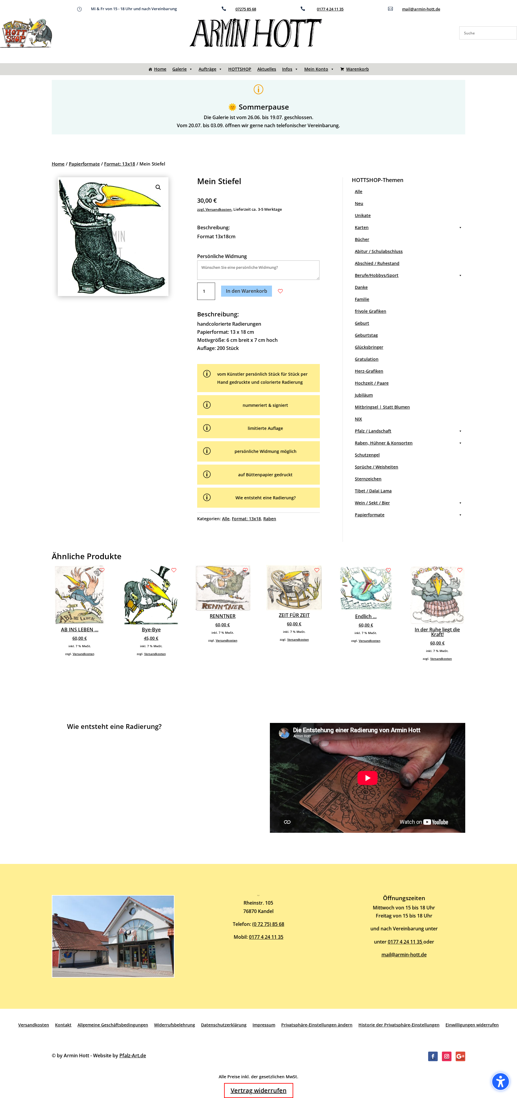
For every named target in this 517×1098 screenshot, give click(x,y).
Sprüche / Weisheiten (376, 467)
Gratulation (366, 359)
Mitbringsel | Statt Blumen (382, 407)
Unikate (363, 215)
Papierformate (84, 164)
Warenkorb (357, 69)
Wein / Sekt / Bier (372, 503)
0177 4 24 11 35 (330, 9)
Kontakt (63, 1025)
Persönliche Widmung (222, 256)
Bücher (362, 239)
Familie (362, 299)
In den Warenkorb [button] (246, 291)
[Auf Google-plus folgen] (460, 1056)
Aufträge (207, 69)
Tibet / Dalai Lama (373, 491)
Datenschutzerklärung (224, 1025)
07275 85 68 (245, 9)
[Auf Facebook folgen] (433, 1056)
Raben (269, 518)
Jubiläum (364, 395)
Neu (359, 203)
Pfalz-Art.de (132, 1055)
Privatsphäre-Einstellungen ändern (316, 1025)
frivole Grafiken (370, 311)
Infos (287, 69)
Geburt (362, 323)
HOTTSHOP (239, 69)
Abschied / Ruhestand (377, 263)
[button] (158, 187)
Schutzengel (367, 455)
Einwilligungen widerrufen (472, 1025)
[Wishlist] (280, 291)
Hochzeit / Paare (372, 383)
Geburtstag (366, 335)
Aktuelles (266, 69)
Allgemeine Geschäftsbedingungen (112, 1025)
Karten (362, 227)
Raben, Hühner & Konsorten (384, 443)
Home (160, 69)
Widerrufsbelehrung (174, 1025)
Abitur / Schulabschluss (379, 251)
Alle (225, 518)
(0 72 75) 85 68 (268, 924)
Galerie (179, 69)
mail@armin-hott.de (421, 9)
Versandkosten (83, 654)
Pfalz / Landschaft (373, 431)
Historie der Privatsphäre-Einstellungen (399, 1025)
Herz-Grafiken (369, 371)
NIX (358, 419)
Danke (361, 287)
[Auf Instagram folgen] (446, 1056)
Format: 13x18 (119, 164)
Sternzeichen (368, 479)
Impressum (264, 1025)
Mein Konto (316, 69)
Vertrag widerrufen (259, 1090)
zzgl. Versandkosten (214, 209)
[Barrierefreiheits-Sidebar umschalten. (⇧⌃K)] (501, 1082)
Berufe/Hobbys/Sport (377, 275)
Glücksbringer (369, 347)
